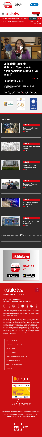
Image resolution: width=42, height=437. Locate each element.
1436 (8, 235)
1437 (12, 235)
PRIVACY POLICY (11, 348)
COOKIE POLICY (11, 368)
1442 (33, 235)
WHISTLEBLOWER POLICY (14, 364)
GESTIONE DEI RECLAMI (13, 360)
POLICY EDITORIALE (12, 340)
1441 (30, 235)
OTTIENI (34, 5)
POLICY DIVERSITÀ (11, 352)
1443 (37, 235)
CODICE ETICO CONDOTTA (14, 344)
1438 (16, 235)
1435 (4, 235)
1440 (26, 235)
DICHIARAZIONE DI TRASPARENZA (16, 356)
